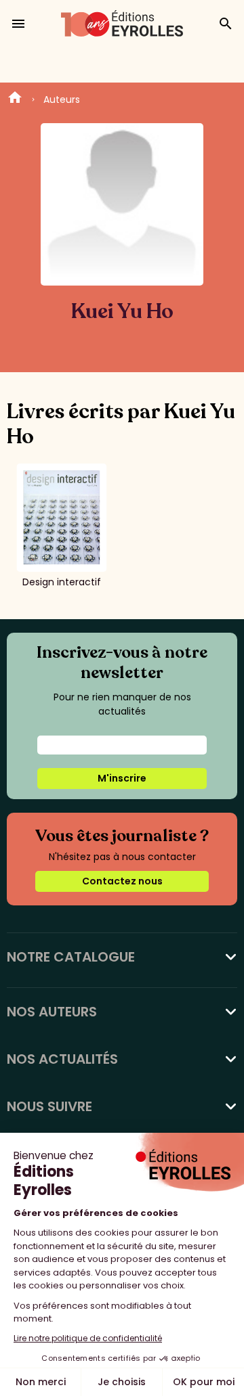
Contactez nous (122, 881)
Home (15, 99)
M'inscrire (122, 778)
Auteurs (61, 99)
